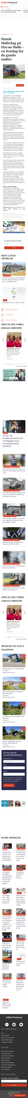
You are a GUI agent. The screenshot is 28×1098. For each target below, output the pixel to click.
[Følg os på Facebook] (7, 1024)
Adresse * (5, 771)
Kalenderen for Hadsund (7, 1056)
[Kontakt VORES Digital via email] (21, 1024)
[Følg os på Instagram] (14, 1024)
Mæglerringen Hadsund (9, 672)
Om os (2, 1033)
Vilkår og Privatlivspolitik (7, 1037)
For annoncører (5, 1035)
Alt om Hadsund (5, 1069)
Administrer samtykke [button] (7, 1042)
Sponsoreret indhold (6, 1067)
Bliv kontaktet (9, 785)
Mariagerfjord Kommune (7, 1062)
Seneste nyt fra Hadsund (7, 1051)
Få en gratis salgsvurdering (8, 1065)
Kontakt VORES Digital (7, 1040)
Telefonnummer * (7, 758)
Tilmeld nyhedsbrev (20, 1095)
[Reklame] (14, 227)
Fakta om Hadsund (6, 1058)
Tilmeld (14, 248)
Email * (5, 765)
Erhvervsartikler (5, 1060)
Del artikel (19, 85)
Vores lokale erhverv (6, 1053)
